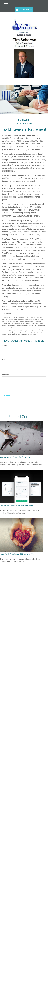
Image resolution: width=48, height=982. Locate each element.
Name (4, 345)
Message (5, 374)
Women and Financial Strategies (15, 457)
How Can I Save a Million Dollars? (16, 506)
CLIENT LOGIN (25, 9)
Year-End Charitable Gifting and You (17, 554)
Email (4, 359)
